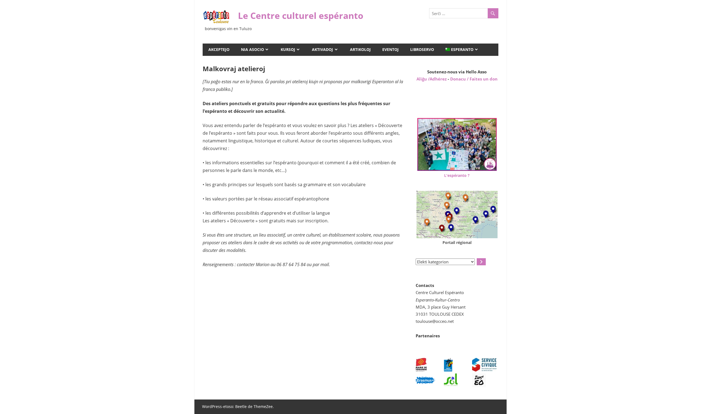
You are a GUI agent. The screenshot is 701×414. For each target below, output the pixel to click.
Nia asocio (252, 49)
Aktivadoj (322, 49)
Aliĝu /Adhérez (432, 79)
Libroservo (422, 49)
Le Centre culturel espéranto (300, 15)
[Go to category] (481, 261)
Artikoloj (360, 49)
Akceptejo (218, 49)
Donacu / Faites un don (474, 79)
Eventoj (390, 49)
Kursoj (288, 49)
